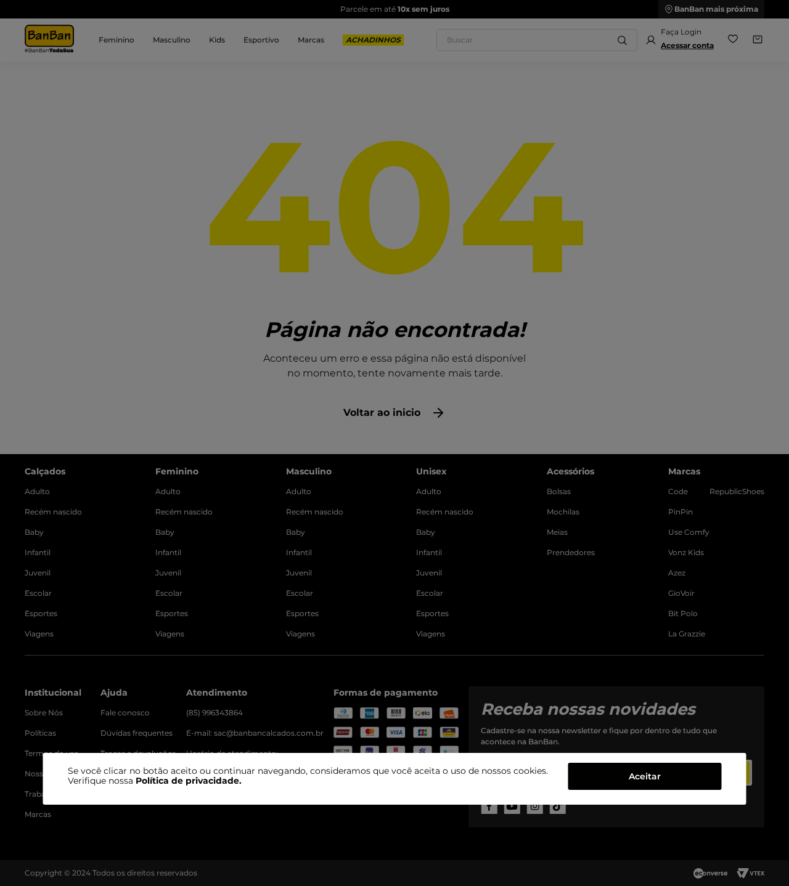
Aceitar (645, 776)
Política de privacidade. (189, 780)
